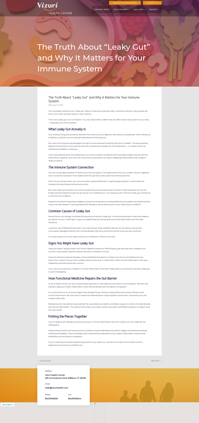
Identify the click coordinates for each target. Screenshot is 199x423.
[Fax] (65, 394)
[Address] (42, 370)
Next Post (156, 361)
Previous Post (44, 361)
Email (47, 384)
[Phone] (42, 394)
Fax (69, 394)
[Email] (42, 383)
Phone (47, 394)
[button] (125, 3)
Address (48, 371)
